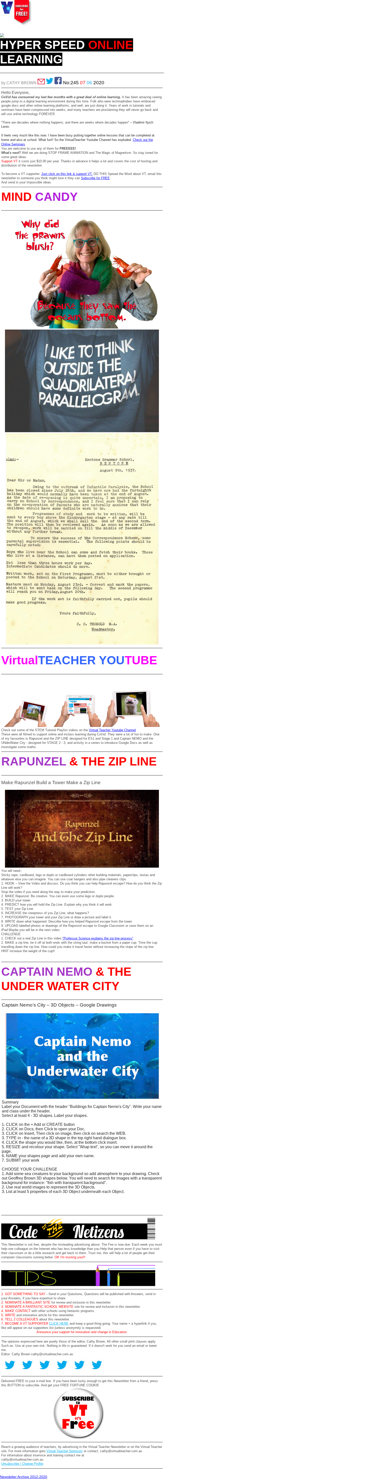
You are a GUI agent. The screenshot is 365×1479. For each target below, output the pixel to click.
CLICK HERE (59, 1323)
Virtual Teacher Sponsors (64, 1451)
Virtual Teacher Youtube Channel (112, 730)
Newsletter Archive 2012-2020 (23, 1477)
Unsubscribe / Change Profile (22, 1464)
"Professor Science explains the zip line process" (97, 938)
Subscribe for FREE (95, 178)
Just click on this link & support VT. (67, 174)
